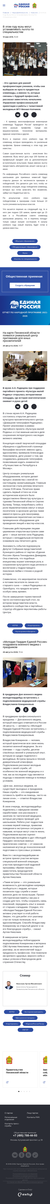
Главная (6, 13)
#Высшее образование (25, 241)
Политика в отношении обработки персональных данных (25, 1179)
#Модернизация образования (25, 247)
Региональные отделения (11, 1118)
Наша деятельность (20, 13)
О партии (9, 1113)
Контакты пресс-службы (12, 1125)
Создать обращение (25, 285)
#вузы (25, 253)
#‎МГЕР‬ (25, 1030)
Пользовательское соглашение (25, 1174)
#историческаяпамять (34, 1012)
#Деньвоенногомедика (25, 1018)
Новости (34, 13)
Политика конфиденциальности (25, 1176)
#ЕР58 (15, 625)
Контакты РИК (33, 1117)
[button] (18, 1091)
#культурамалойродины (25, 631)
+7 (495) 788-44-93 (25, 1135)
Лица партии (32, 1113)
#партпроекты (34, 625)
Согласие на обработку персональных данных (25, 1182)
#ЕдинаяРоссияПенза (35, 1024)
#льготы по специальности (25, 259)
